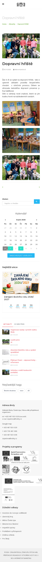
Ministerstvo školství (10, 524)
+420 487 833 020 (12, 416)
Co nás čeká (19, 324)
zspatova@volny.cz (14, 419)
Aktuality (12, 24)
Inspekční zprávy (8, 527)
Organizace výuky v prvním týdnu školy (24, 331)
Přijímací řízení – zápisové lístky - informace (24, 361)
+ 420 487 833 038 (9, 435)
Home (4, 24)
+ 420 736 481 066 (9, 431)
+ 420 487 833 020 (9, 427)
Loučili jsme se (15, 341)
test (21, 391)
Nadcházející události (21, 255)
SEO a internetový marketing (21, 558)
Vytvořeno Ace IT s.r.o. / (30, 555)
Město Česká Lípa (9, 520)
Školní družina (10, 391)
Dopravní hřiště (23, 24)
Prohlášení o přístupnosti (11, 531)
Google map (7, 424)
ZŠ (29, 391)
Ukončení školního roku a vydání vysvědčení (23, 351)
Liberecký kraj (7, 516)
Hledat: (5, 199)
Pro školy (5, 538)
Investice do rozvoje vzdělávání (14, 513)
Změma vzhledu (8, 535)
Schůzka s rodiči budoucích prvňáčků (21, 371)
